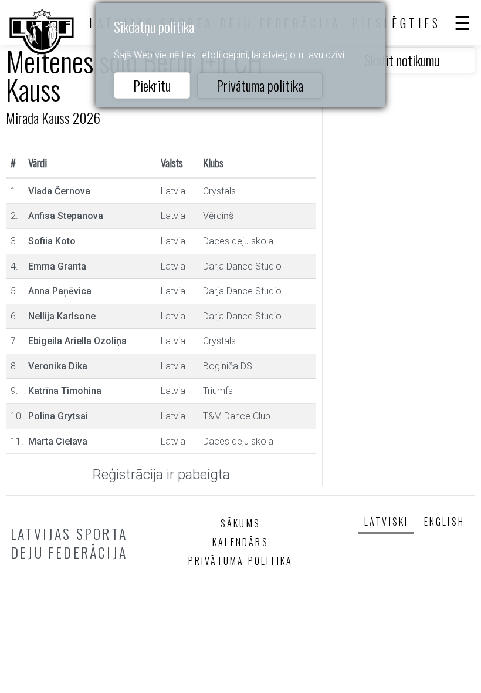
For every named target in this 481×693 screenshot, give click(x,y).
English (444, 521)
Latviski (386, 521)
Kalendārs (240, 542)
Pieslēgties (396, 23)
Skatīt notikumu (401, 59)
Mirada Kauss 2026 (53, 117)
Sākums (240, 523)
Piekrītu (152, 85)
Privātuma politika (259, 85)
